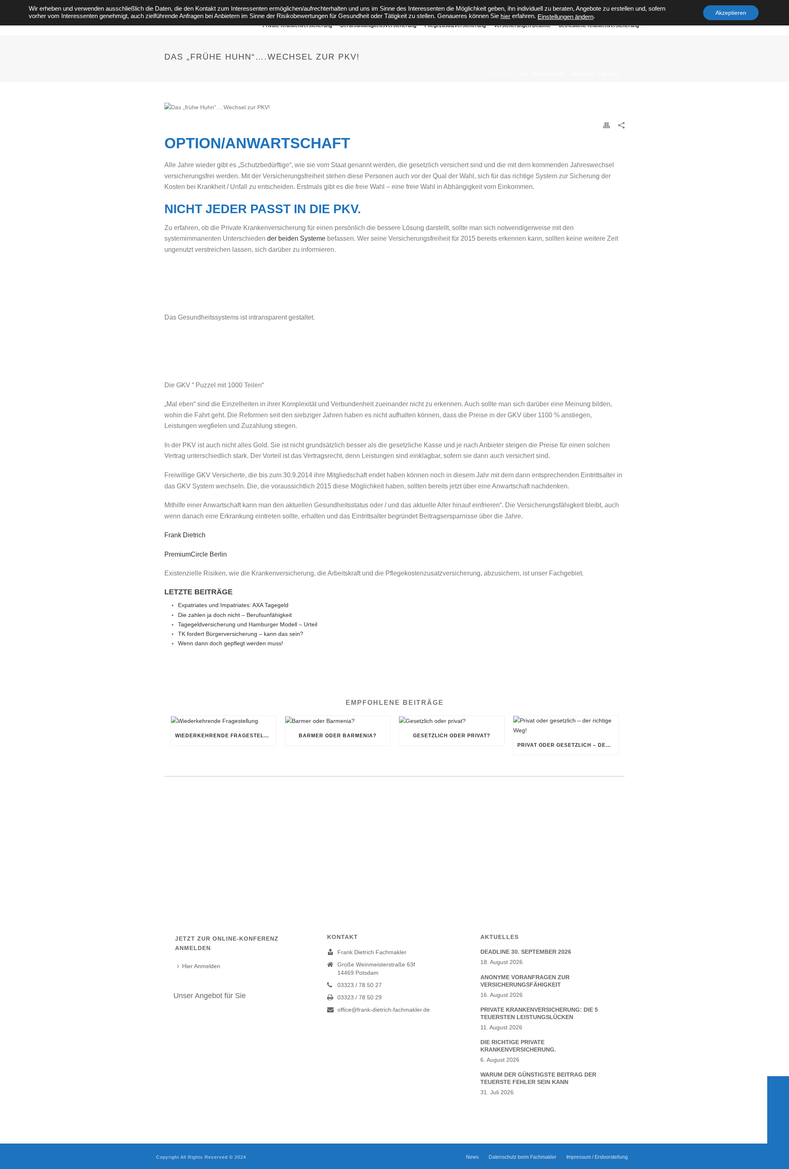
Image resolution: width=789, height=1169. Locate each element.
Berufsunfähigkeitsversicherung (378, 25)
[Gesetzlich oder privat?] (451, 721)
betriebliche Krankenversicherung (599, 25)
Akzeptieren (730, 12)
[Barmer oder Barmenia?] (337, 721)
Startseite (497, 74)
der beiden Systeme (297, 238)
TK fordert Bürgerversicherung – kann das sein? (240, 634)
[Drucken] (606, 125)
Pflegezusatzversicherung (455, 25)
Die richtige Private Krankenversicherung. (518, 1046)
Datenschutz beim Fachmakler (522, 1157)
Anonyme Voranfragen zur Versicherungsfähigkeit (525, 981)
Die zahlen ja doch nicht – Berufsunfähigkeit (235, 615)
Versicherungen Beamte (522, 25)
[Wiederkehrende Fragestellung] (223, 721)
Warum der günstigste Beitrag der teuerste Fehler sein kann (538, 1078)
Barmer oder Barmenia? (337, 736)
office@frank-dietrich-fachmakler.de (383, 1009)
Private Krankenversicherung (297, 25)
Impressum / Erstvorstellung (597, 1157)
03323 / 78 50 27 (359, 985)
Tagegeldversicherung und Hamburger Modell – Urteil (247, 624)
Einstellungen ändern (565, 17)
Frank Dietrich (187, 535)
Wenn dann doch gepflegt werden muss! (230, 643)
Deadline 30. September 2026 (525, 951)
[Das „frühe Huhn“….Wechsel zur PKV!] (394, 107)
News (472, 1157)
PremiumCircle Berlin (195, 554)
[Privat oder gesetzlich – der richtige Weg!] (565, 725)
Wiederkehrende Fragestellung (225, 736)
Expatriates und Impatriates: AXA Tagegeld (233, 605)
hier (505, 16)
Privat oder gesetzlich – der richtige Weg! (567, 745)
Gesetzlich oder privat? (451, 736)
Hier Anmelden (201, 966)
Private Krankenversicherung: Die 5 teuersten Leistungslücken (539, 1013)
